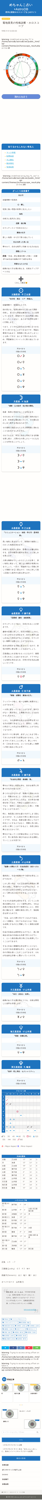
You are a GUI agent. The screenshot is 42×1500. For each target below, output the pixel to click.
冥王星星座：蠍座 (25, 1322)
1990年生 (6, 1319)
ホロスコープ (6, 18)
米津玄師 (5, 1465)
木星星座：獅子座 (18, 1332)
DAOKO (5, 1474)
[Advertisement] (21, 122)
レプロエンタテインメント (10, 1322)
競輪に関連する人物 (9, 1339)
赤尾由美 (5, 1484)
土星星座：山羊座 (20, 1326)
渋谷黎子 (5, 1479)
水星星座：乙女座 (31, 1332)
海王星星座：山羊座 (9, 1335)
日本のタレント (32, 1329)
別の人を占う (21, 96)
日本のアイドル (20, 1329)
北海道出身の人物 (8, 1326)
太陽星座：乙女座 (8, 1329)
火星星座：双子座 (21, 1335)
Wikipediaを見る (30, 1310)
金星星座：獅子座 (21, 1339)
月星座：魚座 (7, 1332)
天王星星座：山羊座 (34, 1326)
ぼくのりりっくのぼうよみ (12, 1470)
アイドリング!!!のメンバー (18, 1319)
